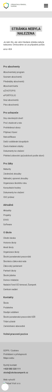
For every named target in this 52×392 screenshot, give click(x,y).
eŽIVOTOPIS (9, 90)
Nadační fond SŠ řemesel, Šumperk (19, 284)
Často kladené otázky (13, 146)
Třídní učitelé (9, 321)
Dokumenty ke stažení (13, 151)
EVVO (6, 220)
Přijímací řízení (10, 132)
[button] (46, 5)
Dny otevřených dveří (13, 118)
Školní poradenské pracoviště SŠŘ (19, 317)
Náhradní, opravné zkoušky (15, 178)
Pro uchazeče (10, 112)
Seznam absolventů (12, 77)
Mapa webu (8, 358)
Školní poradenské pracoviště (17, 256)
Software (7, 224)
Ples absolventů (11, 104)
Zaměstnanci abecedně (14, 326)
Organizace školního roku (15, 183)
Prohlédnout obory (12, 127)
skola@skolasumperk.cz (15, 372)
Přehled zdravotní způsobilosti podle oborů (23, 155)
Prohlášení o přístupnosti (15, 354)
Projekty (7, 215)
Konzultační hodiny (12, 188)
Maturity (7, 169)
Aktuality (7, 210)
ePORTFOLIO (9, 95)
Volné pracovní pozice (15, 334)
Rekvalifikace (9, 137)
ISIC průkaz (8, 197)
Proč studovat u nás (12, 123)
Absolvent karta (10, 86)
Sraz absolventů (11, 100)
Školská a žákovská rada (14, 261)
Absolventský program (13, 72)
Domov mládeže (11, 280)
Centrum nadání (10, 289)
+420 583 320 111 (12, 369)
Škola (6, 303)
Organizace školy (11, 252)
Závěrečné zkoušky (12, 174)
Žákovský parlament (12, 266)
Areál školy (8, 247)
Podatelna (8, 307)
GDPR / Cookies (11, 350)
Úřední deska (9, 238)
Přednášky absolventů (13, 81)
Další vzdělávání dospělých (16, 141)
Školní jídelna (9, 275)
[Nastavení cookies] (5, 387)
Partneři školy (9, 270)
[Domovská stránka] (17, 6)
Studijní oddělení (11, 312)
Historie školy (9, 242)
